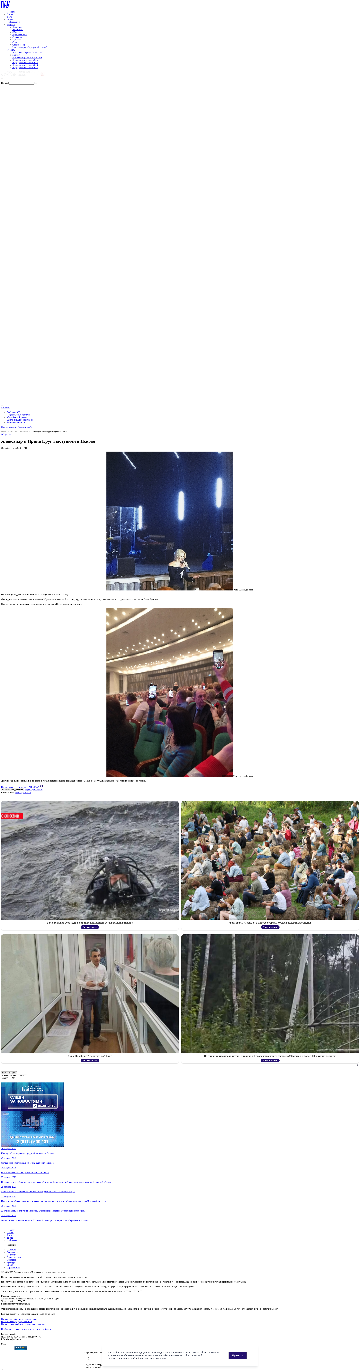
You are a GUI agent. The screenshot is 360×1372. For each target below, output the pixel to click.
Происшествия (19, 34)
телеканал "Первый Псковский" (27, 52)
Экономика (17, 29)
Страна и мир (18, 45)
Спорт (15, 42)
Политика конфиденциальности (16, 1321)
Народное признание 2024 (25, 62)
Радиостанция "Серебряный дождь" (29, 47)
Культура (16, 39)
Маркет (16, 55)
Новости (11, 12)
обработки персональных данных (149, 1358)
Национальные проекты (18, 415)
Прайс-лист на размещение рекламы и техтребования (26, 1329)
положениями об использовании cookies (169, 1355)
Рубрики (11, 24)
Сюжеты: (5, 407)
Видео (10, 19)
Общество (17, 32)
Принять (237, 1355)
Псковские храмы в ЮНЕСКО (27, 57)
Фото (9, 17)
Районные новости (16, 422)
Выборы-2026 (13, 412)
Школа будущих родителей (20, 420)
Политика (17, 27)
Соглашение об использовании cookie (19, 1319)
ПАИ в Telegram (9, 1073)
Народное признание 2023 (25, 65)
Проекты (11, 50)
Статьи (10, 14)
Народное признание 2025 (25, 60)
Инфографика (13, 22)
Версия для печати (33, 789)
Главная (4, 432)
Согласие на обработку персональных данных (23, 1324)
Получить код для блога (12, 790)
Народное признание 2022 (25, 67)
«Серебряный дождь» (17, 417)
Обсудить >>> (24, 792)
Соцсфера (17, 37)
